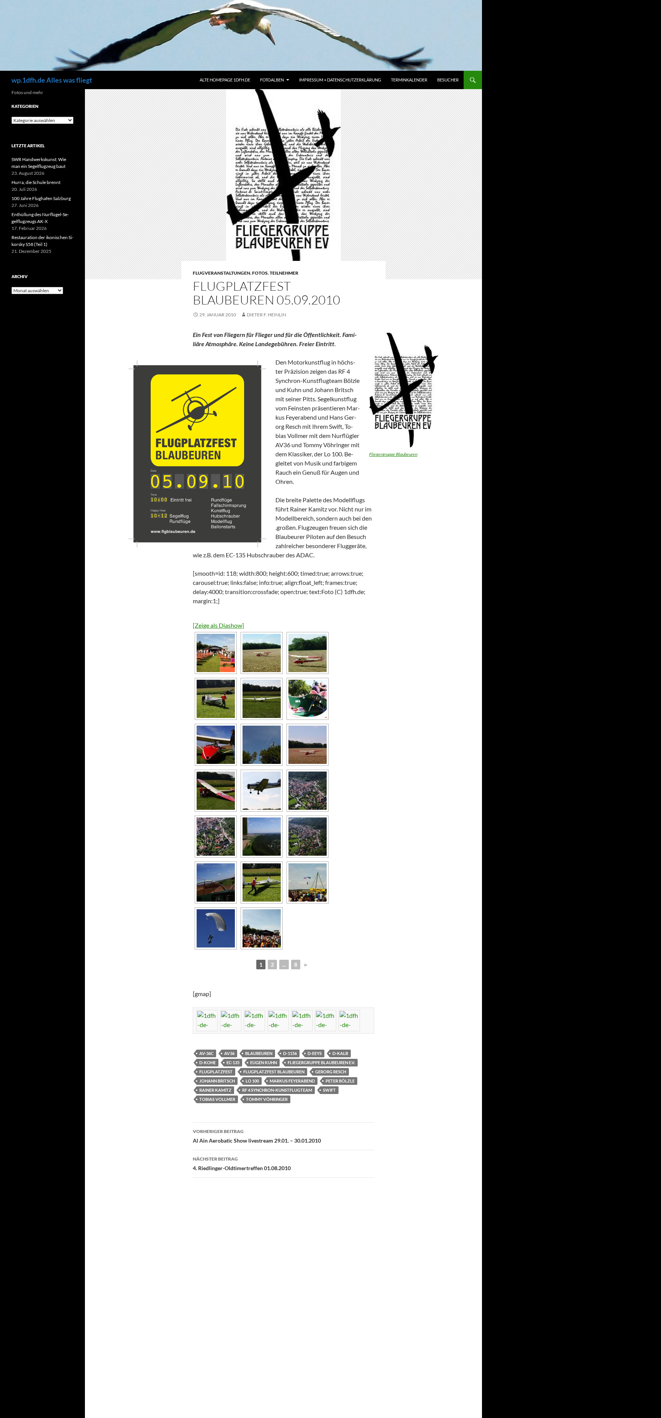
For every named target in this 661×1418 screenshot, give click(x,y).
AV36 (229, 1053)
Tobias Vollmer (217, 1099)
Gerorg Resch (330, 1071)
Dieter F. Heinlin (266, 314)
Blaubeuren (258, 1053)
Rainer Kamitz (215, 1090)
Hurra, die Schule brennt (35, 182)
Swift (329, 1090)
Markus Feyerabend (292, 1080)
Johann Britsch (217, 1080)
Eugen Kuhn (263, 1062)
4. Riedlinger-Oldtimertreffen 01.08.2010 (242, 1163)
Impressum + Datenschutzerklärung (340, 79)
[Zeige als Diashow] (218, 625)
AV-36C (206, 1053)
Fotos (260, 273)
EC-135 (232, 1062)
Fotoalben (272, 79)
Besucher (448, 79)
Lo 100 (252, 1080)
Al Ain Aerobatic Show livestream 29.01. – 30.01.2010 (257, 1136)
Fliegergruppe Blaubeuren (393, 454)
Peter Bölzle (340, 1080)
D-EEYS (315, 1053)
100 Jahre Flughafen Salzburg (41, 198)
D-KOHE (207, 1062)
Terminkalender (409, 79)
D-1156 (290, 1053)
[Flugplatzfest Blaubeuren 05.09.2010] (216, 653)
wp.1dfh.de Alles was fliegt (51, 80)
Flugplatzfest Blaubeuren (273, 1071)
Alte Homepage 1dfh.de (225, 79)
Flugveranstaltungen (221, 273)
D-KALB (340, 1053)
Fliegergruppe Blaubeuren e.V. (321, 1062)
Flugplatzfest (216, 1071)
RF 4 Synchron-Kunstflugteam (277, 1090)
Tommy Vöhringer (267, 1099)
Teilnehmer (284, 273)
